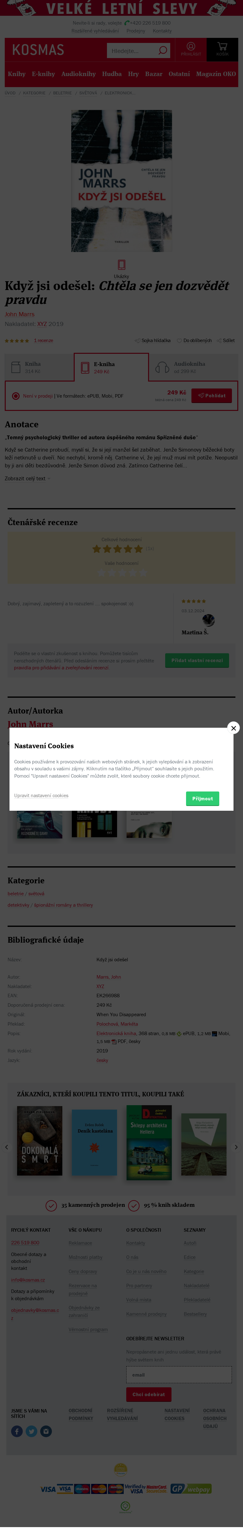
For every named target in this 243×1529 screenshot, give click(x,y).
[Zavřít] (233, 727)
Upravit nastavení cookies (41, 795)
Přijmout (202, 798)
